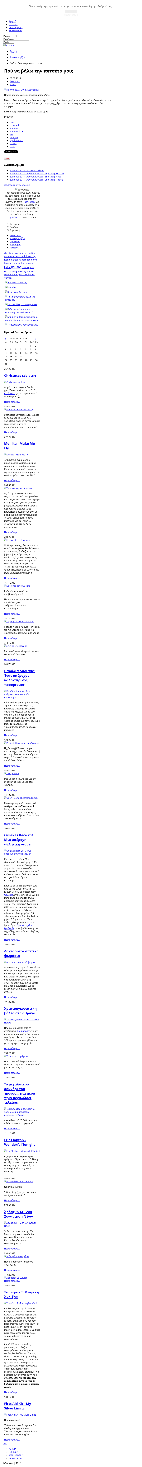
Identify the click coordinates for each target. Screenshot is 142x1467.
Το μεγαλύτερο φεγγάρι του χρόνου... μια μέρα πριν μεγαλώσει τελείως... (19, 1093)
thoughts (18, 274)
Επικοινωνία (15, 30)
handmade (25, 259)
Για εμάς (13, 24)
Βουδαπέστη (23, 1030)
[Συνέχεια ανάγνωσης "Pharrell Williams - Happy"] (18, 1181)
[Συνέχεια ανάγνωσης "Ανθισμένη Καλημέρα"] (16, 1256)
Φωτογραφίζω (17, 57)
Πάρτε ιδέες (29, 201)
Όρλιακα (8, 894)
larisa (12, 146)
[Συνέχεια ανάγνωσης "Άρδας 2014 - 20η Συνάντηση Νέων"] (22, 1225)
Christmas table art (20, 375)
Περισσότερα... (12, 401)
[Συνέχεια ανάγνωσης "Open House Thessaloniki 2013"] (21, 797)
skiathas (14, 137)
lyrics (7, 267)
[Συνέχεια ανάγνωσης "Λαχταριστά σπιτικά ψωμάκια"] (20, 962)
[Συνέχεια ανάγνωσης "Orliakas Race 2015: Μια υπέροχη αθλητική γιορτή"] (22, 853)
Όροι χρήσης (16, 27)
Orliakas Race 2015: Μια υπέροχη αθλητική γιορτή (20, 839)
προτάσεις (14, 217)
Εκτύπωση (15, 81)
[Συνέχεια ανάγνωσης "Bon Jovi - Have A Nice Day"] (18, 409)
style (31, 271)
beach (13, 122)
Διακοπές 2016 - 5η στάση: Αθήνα (27, 170)
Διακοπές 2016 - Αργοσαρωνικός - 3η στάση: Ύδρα (35, 176)
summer (14, 128)
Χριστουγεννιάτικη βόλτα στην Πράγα (20, 1010)
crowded (14, 125)
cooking (19, 253)
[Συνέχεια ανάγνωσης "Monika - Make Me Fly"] (16, 454)
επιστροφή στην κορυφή (17, 184)
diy (34, 256)
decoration (30, 253)
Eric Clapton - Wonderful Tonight (19, 1142)
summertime (16, 131)
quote (31, 267)
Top (5, 1443)
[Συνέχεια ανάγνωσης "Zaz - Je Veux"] (11, 773)
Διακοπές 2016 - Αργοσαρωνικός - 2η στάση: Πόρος (36, 179)
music (16, 267)
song (15, 271)
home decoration (12, 263)
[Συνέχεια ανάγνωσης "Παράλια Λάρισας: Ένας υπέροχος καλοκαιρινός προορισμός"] (22, 697)
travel (26, 274)
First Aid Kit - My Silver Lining (17, 1405)
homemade (27, 263)
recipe (8, 271)
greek (15, 259)
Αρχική (12, 21)
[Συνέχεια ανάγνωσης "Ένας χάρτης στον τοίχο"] (18, 488)
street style (23, 271)
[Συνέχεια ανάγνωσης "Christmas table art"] (15, 382)
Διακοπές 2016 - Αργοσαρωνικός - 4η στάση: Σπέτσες (37, 173)
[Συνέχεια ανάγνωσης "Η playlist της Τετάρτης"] (17, 540)
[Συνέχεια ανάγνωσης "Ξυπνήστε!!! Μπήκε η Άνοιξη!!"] (20, 1303)
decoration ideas (12, 256)
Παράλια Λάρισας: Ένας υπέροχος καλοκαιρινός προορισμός (19, 678)
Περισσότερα (71, 14)
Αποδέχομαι (71, 12)
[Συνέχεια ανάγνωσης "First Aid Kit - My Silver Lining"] (20, 1414)
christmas (9, 253)
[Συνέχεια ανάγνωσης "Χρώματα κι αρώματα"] (16, 1056)
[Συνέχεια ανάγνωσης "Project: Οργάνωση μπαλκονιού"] (21, 743)
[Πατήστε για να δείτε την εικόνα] (21, 89)
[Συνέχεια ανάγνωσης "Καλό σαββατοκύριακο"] (17, 585)
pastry (25, 267)
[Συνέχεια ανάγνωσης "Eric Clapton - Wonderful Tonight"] (22, 1151)
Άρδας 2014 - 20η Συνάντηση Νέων (18, 1214)
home (34, 259)
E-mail (13, 84)
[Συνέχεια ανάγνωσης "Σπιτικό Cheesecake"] (15, 645)
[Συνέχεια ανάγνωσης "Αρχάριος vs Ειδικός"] (15, 1277)
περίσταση (9, 393)
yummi (8, 277)
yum (32, 274)
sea (11, 134)
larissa (13, 143)
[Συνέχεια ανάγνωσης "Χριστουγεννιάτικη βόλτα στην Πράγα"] (22, 1022)
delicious (26, 256)
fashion (8, 259)
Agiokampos (16, 140)
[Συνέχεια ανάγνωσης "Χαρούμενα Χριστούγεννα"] (19, 621)
